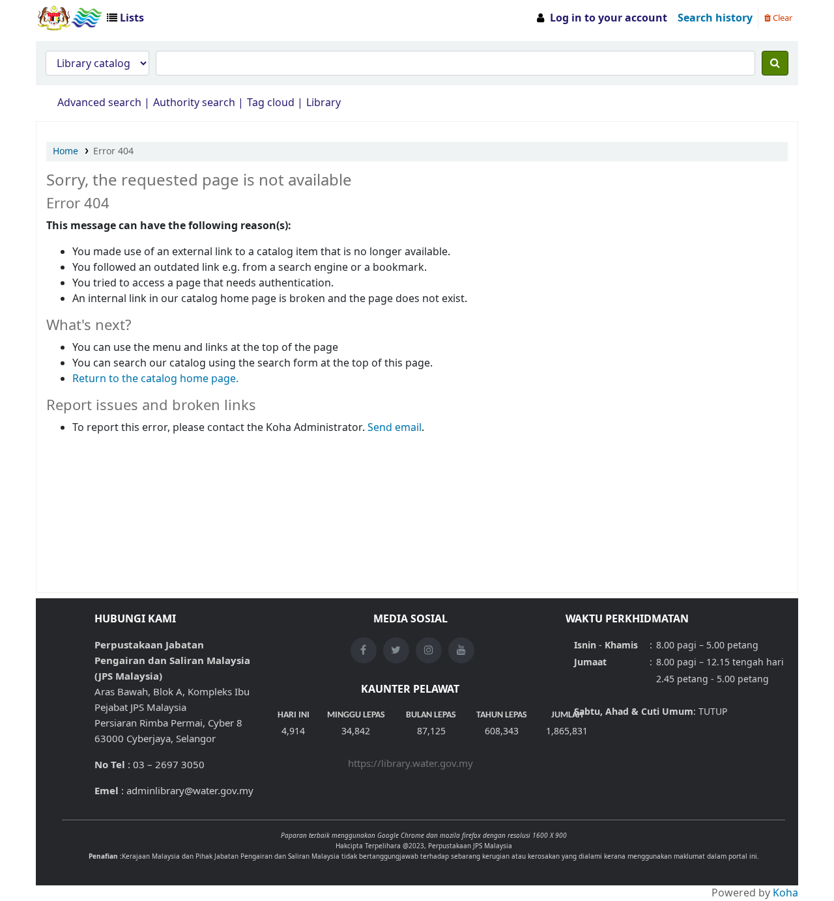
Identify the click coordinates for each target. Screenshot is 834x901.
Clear (781, 18)
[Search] (775, 63)
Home (65, 151)
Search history (715, 18)
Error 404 (113, 151)
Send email (394, 428)
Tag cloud (271, 103)
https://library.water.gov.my (410, 763)
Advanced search (99, 103)
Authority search (194, 103)
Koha (785, 893)
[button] (128, 18)
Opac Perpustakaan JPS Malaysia (69, 18)
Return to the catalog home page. (155, 379)
